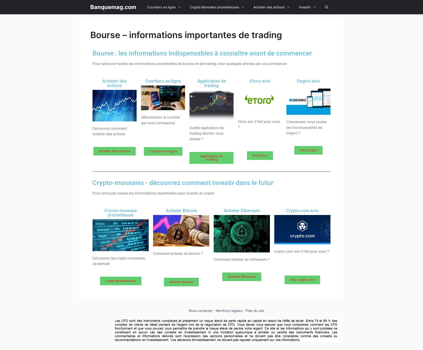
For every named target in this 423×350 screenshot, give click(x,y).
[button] (114, 151)
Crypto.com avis (302, 210)
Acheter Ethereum (242, 210)
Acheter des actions (269, 7)
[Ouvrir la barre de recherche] (327, 7)
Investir (305, 7)
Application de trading (211, 83)
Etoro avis (260, 81)
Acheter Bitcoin (181, 210)
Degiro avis (308, 81)
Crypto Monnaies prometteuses (214, 7)
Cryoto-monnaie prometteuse (120, 213)
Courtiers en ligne (161, 7)
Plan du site (255, 311)
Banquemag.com (113, 7)
